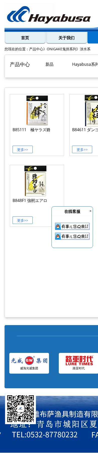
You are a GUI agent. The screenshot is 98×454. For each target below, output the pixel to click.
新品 (49, 64)
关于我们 (67, 37)
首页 (25, 37)
